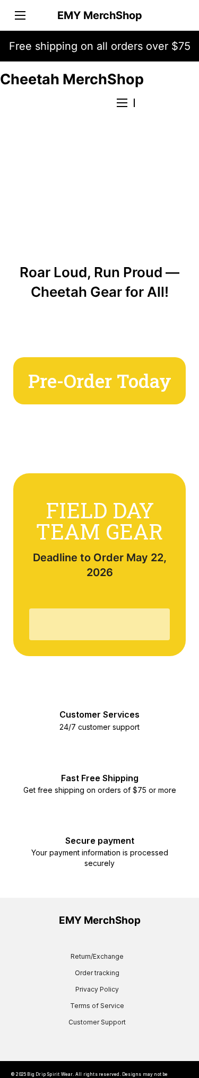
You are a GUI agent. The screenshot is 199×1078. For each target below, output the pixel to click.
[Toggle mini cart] (178, 15)
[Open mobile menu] (20, 15)
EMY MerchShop (99, 15)
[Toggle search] (161, 102)
